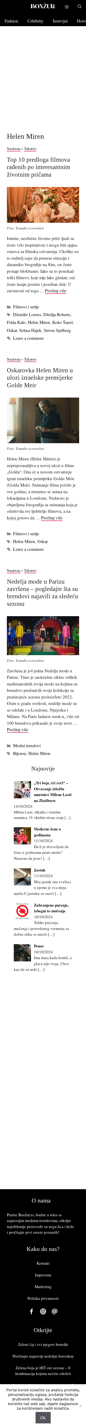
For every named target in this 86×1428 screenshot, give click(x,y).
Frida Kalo (16, 322)
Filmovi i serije (26, 306)
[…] (67, 817)
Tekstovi (30, 148)
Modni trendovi (27, 745)
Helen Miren (39, 322)
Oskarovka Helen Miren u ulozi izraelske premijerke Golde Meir (40, 378)
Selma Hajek (30, 330)
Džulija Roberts (56, 314)
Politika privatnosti (43, 1298)
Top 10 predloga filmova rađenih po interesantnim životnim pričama (38, 167)
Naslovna (13, 148)
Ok (43, 1417)
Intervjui (60, 21)
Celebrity (36, 21)
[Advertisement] (43, 80)
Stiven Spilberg (57, 330)
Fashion (11, 21)
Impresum (43, 1275)
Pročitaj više (55, 290)
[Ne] (80, 1406)
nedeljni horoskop (59, 1356)
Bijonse (19, 753)
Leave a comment (28, 338)
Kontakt (43, 1263)
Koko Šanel (62, 322)
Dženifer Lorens (27, 314)
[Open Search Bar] (79, 7)
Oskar (12, 330)
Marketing (43, 1286)
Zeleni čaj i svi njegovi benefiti (43, 1344)
